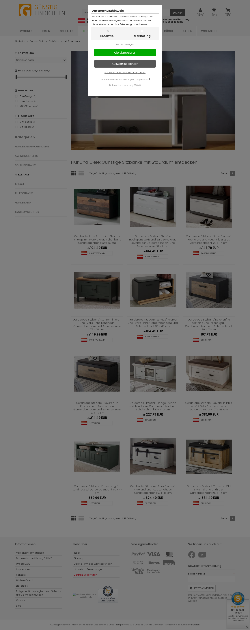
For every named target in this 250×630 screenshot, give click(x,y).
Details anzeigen (125, 44)
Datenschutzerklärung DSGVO (125, 85)
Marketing (142, 36)
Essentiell (107, 36)
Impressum (142, 79)
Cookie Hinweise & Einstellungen (117, 79)
